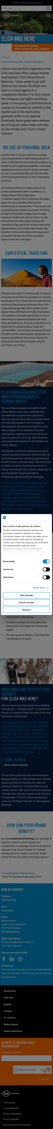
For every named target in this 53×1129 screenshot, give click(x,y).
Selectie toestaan (26, 602)
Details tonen (39, 588)
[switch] (46, 569)
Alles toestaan (26, 595)
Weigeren (26, 610)
